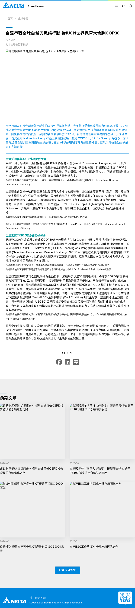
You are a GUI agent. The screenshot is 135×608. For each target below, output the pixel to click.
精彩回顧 (40, 597)
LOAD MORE (67, 570)
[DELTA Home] (13, 5)
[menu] (116, 6)
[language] (130, 6)
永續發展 (23, 18)
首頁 (10, 18)
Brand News (35, 6)
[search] (123, 6)
